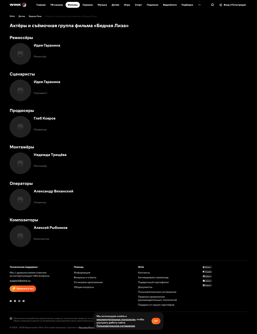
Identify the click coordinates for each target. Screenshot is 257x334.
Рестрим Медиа (87, 327)
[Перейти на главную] (18, 5)
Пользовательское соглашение (116, 325)
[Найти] (212, 4)
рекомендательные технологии (116, 319)
